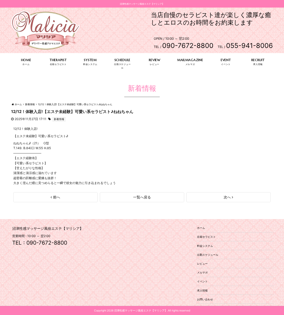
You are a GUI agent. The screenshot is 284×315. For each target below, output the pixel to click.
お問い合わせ (205, 299)
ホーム (201, 228)
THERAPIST (58, 60)
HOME (26, 60)
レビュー (202, 263)
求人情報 (202, 290)
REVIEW (154, 60)
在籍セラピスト (206, 236)
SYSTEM (90, 60)
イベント (202, 281)
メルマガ (202, 272)
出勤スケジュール (207, 254)
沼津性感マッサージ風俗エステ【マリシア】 (140, 310)
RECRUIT (258, 60)
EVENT (226, 60)
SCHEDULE (122, 60)
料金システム (205, 245)
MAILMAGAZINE (190, 60)
